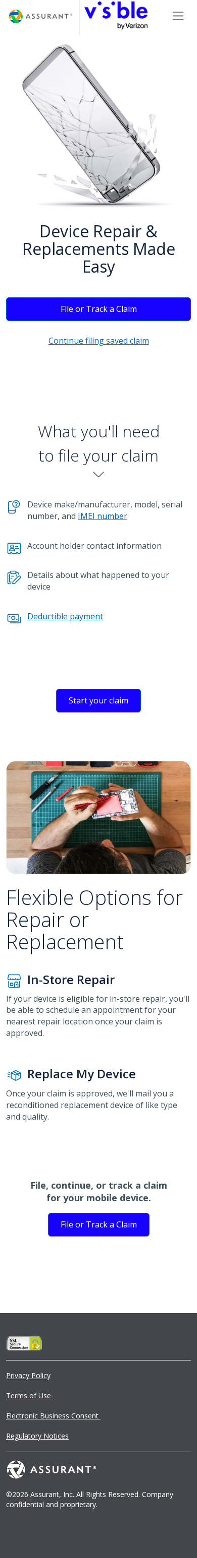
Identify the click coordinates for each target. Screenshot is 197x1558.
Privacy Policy (28, 1375)
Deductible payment (65, 616)
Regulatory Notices (37, 1436)
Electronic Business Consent (53, 1415)
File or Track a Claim (99, 308)
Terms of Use (29, 1395)
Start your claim (98, 700)
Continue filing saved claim (98, 340)
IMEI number (102, 516)
